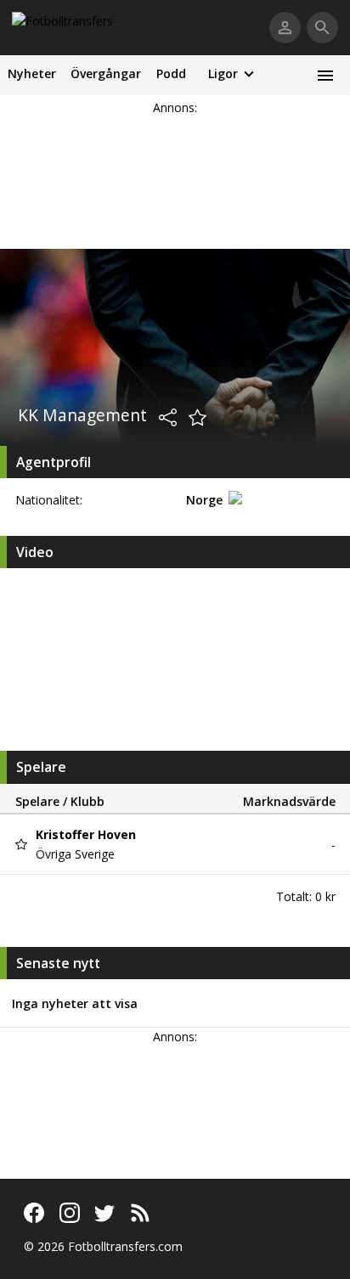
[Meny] (325, 75)
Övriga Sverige (75, 854)
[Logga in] (285, 27)
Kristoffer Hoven (86, 834)
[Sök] (322, 27)
